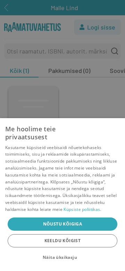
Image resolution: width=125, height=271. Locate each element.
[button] (62, 257)
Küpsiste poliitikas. (82, 209)
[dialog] (62, 194)
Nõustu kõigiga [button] (62, 224)
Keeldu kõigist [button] (62, 241)
